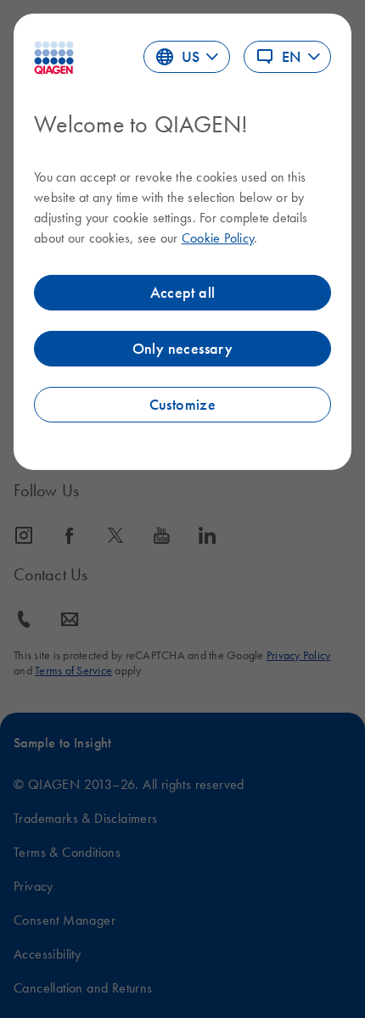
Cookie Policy (218, 237)
